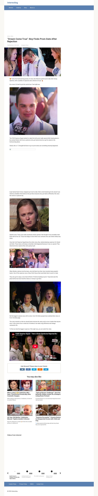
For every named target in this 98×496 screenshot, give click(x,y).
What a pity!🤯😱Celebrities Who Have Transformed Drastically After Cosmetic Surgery (19, 394)
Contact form (40, 484)
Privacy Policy (23, 484)
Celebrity (18, 7)
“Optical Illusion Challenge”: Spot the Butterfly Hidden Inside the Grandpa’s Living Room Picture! (48, 394)
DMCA (31, 484)
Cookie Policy (12, 484)
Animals (11, 7)
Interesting (12, 2)
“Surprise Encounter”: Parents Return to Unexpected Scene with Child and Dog (48, 418)
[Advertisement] (49, 24)
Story (25, 7)
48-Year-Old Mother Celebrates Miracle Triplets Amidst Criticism (18, 418)
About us (32, 7)
